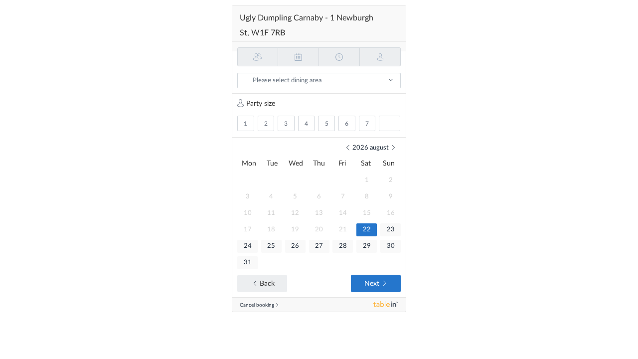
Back (267, 283)
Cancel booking (257, 305)
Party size (260, 103)
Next (371, 283)
